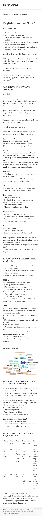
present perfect (17, 511)
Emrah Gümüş (10, 4)
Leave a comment (16, 513)
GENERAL (21, 510)
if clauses (29, 510)
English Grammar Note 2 (19, 23)
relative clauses (26, 511)
